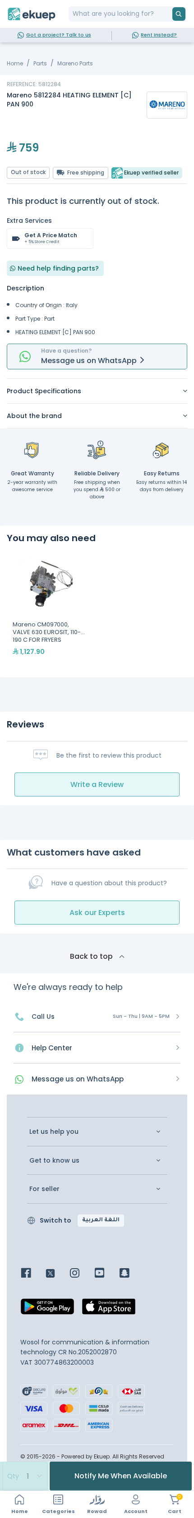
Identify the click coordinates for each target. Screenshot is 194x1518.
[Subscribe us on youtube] (106, 1273)
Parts (40, 63)
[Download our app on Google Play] (47, 1309)
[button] (97, 391)
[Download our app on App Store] (109, 1309)
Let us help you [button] (54, 1132)
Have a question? (66, 350)
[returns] (162, 450)
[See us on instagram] (81, 1273)
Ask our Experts (97, 912)
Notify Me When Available (120, 1476)
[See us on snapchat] (131, 1273)
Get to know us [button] (54, 1160)
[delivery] (97, 450)
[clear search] (168, 14)
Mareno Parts (75, 63)
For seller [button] (44, 1189)
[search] (178, 14)
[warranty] (32, 450)
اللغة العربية (101, 1220)
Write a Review (97, 784)
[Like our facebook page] (32, 1273)
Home (15, 63)
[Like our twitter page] (57, 1273)
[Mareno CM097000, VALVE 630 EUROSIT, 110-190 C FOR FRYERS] (48, 610)
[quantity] (24, 1476)
